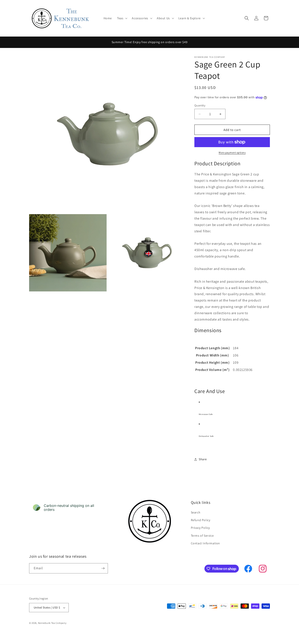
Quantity (199, 105)
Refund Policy (200, 520)
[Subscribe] (103, 568)
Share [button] (203, 459)
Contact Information (205, 543)
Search (196, 512)
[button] (121, 18)
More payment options (232, 152)
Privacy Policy (200, 528)
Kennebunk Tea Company (52, 622)
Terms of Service (202, 536)
